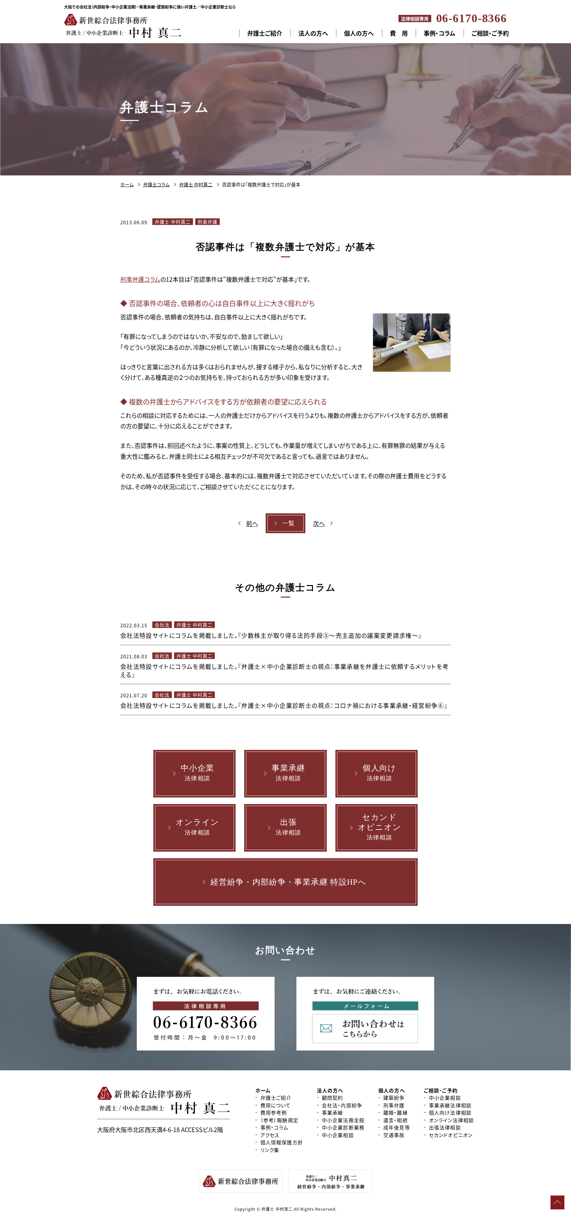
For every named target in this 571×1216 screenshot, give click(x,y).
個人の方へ (359, 33)
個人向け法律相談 (450, 1112)
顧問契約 (332, 1097)
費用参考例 (273, 1112)
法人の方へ (313, 33)
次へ (319, 523)
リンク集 (270, 1149)
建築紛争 (394, 1097)
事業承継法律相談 (450, 1105)
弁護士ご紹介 (264, 33)
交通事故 (394, 1134)
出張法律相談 (445, 1127)
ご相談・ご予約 (490, 33)
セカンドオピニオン (451, 1134)
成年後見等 (396, 1127)
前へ (252, 523)
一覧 (288, 523)
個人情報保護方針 (281, 1142)
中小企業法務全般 (343, 1120)
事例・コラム (439, 33)
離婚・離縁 (395, 1112)
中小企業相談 (338, 1134)
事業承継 (332, 1112)
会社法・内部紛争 (342, 1105)
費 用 (399, 33)
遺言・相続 (395, 1120)
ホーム (263, 1090)
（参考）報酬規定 (279, 1120)
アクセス (270, 1134)
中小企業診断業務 (343, 1127)
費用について (275, 1105)
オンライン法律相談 (451, 1120)
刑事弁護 (207, 221)
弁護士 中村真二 (173, 221)
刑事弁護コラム (140, 279)
